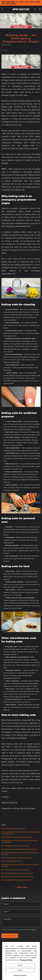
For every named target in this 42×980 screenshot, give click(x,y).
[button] (2, 9)
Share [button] (6, 50)
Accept (20, 965)
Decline (20, 970)
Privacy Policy (26, 960)
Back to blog (22, 887)
